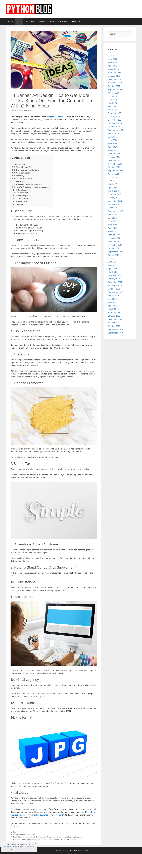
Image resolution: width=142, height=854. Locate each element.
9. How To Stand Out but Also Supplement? (32, 187)
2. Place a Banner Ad (22, 167)
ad (14, 834)
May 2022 (112, 225)
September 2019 (115, 329)
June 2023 (112, 181)
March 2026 (113, 69)
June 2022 (112, 221)
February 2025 (114, 113)
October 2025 (114, 86)
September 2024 (115, 130)
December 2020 (115, 282)
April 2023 (112, 187)
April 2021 (112, 268)
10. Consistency (21, 190)
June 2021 (112, 262)
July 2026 (112, 56)
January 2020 (114, 316)
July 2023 (112, 177)
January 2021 (114, 279)
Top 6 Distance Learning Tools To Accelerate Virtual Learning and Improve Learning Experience (48, 837)
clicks (29, 834)
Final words (19, 204)
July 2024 (112, 137)
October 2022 (114, 208)
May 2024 (112, 143)
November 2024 (115, 123)
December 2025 (115, 79)
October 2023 (114, 167)
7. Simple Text (19, 181)
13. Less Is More (21, 198)
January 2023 (114, 198)
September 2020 (115, 292)
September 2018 (115, 333)
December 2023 (115, 160)
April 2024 (112, 147)
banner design (21, 834)
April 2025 (112, 106)
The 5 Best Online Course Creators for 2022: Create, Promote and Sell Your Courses (44, 839)
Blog (19, 21)
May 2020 (112, 302)
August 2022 (113, 214)
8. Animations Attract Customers (28, 184)
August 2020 (113, 295)
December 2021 (115, 241)
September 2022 (115, 211)
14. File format (21, 201)
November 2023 (115, 164)
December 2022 (115, 201)
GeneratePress (84, 850)
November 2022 (115, 204)
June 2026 (112, 59)
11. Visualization (21, 193)
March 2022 (113, 231)
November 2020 (115, 285)
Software (42, 21)
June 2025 (112, 99)
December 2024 (115, 120)
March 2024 (113, 150)
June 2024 (112, 140)
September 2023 (115, 171)
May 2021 (112, 265)
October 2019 (114, 326)
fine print (12, 846)
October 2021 (114, 248)
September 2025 (115, 89)
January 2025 (114, 116)
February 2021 (114, 275)
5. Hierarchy (19, 176)
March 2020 (113, 309)
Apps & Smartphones (58, 21)
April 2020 (112, 306)
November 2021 (115, 245)
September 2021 (115, 252)
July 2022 (112, 218)
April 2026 (112, 66)
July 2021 (112, 258)
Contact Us (75, 21)
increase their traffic (56, 117)
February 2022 (114, 235)
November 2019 (115, 323)
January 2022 (114, 238)
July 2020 (112, 299)
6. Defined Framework (23, 178)
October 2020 (114, 289)
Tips (34, 834)
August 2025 (113, 93)
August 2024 (113, 133)
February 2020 (114, 312)
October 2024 (114, 127)
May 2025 (112, 103)
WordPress (29, 21)
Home (10, 21)
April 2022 (112, 228)
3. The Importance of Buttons (26, 170)
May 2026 (112, 62)
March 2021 (113, 272)
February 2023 (114, 194)
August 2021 (113, 255)
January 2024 (114, 157)
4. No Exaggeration (22, 173)
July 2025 (112, 96)
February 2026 (114, 72)
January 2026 (114, 76)
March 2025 (113, 110)
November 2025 (115, 83)
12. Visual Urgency (23, 196)
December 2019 (115, 319)
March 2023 (113, 191)
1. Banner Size (19, 164)
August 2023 (113, 174)
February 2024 (114, 154)
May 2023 (112, 184)
